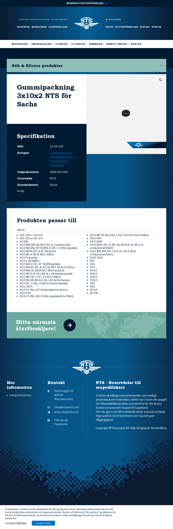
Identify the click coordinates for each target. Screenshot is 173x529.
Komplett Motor (116, 44)
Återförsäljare (57, 26)
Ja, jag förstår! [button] (43, 523)
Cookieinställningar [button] (16, 523)
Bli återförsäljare (126, 26)
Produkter (23, 26)
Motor (70, 157)
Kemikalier (95, 44)
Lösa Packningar (61, 153)
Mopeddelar (19, 44)
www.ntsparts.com (66, 412)
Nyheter (157, 26)
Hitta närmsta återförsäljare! (36, 325)
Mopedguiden (39, 26)
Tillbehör (61, 44)
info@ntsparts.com (66, 407)
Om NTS (109, 26)
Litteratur (78, 44)
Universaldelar (41, 44)
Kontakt (145, 26)
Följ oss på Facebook (61, 422)
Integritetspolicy (20, 395)
